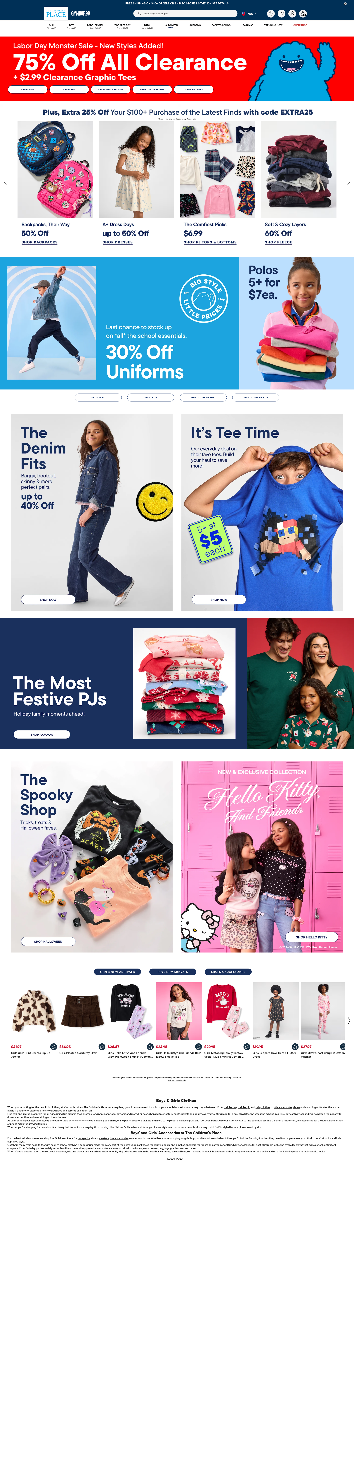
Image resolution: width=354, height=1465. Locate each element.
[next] (348, 182)
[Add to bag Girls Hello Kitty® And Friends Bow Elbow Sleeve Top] (198, 1046)
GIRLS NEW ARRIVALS (117, 972)
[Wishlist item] (283, 16)
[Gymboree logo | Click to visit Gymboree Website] (81, 13)
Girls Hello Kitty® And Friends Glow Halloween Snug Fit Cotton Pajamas (129, 1056)
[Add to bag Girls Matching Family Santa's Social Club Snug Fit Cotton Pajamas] (246, 1046)
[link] (271, 14)
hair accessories (119, 1138)
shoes (296, 1107)
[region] (177, 3)
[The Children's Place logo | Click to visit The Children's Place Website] (56, 13)
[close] (345, 3)
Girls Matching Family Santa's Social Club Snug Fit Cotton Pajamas (223, 1056)
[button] (246, 14)
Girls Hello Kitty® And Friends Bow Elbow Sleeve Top (179, 1054)
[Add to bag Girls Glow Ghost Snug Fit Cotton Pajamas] (343, 1046)
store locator (236, 1120)
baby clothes (263, 1107)
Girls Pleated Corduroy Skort (78, 1053)
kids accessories (283, 1107)
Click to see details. (177, 1080)
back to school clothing (64, 1145)
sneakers (104, 1138)
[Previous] (5, 182)
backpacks (84, 1138)
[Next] (348, 1020)
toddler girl (244, 1107)
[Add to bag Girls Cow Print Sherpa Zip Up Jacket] (53, 1046)
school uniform (77, 1120)
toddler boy (230, 1107)
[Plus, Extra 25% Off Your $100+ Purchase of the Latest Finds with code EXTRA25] (177, 112)
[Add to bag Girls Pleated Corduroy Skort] (101, 1046)
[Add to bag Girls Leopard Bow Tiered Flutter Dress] (295, 1046)
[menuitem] (51, 25)
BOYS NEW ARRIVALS (173, 972)
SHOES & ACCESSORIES (228, 972)
